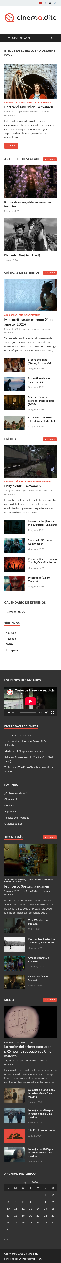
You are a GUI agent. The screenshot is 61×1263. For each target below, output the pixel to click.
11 (15, 1208)
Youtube (11, 632)
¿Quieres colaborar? (15, 793)
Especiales (10, 811)
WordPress (25, 1258)
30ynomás (9, 879)
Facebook (11, 638)
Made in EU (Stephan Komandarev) (40, 541)
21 (37, 1215)
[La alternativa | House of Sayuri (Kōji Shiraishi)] (14, 521)
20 (30, 1215)
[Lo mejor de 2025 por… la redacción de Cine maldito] (14, 1090)
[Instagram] (55, 3)
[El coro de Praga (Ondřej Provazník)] (14, 359)
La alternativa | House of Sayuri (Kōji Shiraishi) (42, 523)
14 (37, 1208)
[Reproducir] (8, 712)
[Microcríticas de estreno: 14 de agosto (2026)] (14, 397)
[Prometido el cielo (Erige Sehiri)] (14, 378)
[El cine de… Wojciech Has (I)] (30, 233)
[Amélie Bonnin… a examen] (14, 958)
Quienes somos (13, 823)
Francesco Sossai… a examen (26, 886)
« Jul (6, 1239)
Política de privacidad (16, 817)
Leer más (10, 145)
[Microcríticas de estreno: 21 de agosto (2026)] (30, 296)
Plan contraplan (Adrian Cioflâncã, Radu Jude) (42, 940)
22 (45, 1215)
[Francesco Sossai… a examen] (30, 845)
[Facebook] (45, 3)
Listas (30, 1042)
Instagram (12, 650)
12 (23, 1208)
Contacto (9, 805)
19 (23, 1215)
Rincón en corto (13, 882)
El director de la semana (37, 102)
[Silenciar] (47, 712)
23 (52, 1215)
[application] (30, 701)
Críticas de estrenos (29, 315)
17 (8, 1215)
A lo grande (10, 315)
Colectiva (20, 1042)
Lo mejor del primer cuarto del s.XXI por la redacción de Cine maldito (28, 1051)
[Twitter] (50, 3)
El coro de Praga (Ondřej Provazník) (39, 361)
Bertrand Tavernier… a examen (28, 107)
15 (45, 1208)
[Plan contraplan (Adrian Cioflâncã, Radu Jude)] (14, 939)
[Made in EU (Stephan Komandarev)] (14, 540)
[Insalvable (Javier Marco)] (14, 976)
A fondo (8, 102)
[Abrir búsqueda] (52, 38)
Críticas (19, 102)
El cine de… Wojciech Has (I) (22, 255)
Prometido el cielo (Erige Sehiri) (39, 380)
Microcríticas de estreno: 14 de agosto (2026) (41, 400)
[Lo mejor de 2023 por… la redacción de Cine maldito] (14, 1149)
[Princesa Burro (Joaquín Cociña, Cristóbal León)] (14, 559)
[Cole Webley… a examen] (14, 920)
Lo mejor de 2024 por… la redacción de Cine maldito (41, 1113)
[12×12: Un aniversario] (14, 1130)
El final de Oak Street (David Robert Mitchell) (42, 419)
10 (8, 1208)
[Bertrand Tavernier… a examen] (30, 81)
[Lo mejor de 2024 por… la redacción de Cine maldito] (14, 1110)
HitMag (37, 1258)
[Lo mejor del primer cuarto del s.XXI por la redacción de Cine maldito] (30, 1008)
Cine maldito (33, 329)
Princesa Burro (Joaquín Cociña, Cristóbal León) (42, 560)
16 (52, 1208)
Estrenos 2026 (14, 611)
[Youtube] (40, 3)
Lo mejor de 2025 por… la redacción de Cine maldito (41, 1093)
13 (30, 1208)
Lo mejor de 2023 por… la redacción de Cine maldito (41, 1152)
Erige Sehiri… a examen (22, 486)
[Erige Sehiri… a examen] (30, 462)
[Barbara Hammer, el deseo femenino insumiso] (30, 181)
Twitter (10, 644)
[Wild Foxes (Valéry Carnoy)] (14, 578)
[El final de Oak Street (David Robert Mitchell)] (14, 417)
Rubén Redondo (30, 111)
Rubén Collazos (34, 490)
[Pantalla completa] (52, 712)
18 (15, 1215)
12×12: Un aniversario (41, 1130)
